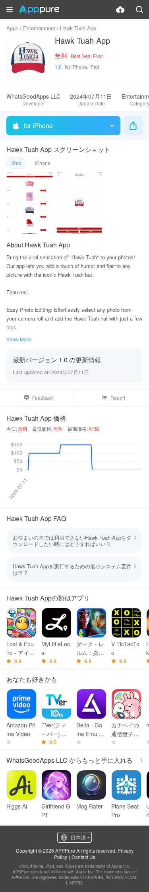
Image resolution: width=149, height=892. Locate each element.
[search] (139, 9)
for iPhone (38, 125)
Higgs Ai (16, 806)
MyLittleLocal (55, 648)
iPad (16, 162)
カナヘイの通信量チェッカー (125, 729)
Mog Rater (89, 806)
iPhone (42, 162)
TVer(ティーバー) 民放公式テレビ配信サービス (55, 729)
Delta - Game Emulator (91, 729)
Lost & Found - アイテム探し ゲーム (21, 648)
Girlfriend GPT (55, 810)
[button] (9, 9)
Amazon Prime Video (20, 729)
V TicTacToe (125, 648)
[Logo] (39, 10)
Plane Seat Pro (125, 810)
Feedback (43, 397)
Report (117, 397)
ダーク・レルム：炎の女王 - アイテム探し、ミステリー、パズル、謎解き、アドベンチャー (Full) (91, 648)
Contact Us (83, 856)
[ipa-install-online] (120, 9)
